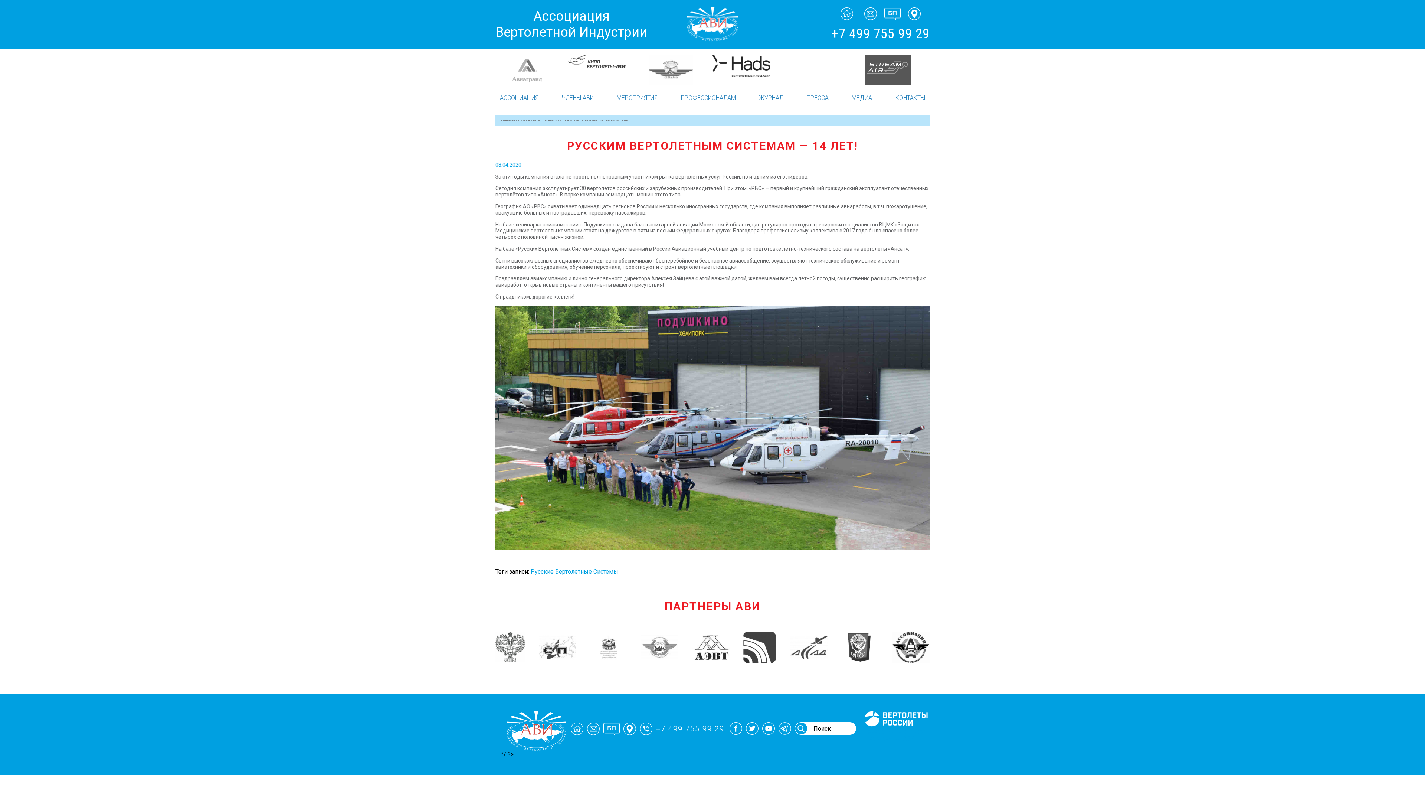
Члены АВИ (578, 97)
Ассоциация (519, 97)
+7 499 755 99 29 (880, 34)
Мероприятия (637, 97)
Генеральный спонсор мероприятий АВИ (895, 735)
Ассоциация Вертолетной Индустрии (571, 24)
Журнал (771, 97)
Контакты (910, 97)
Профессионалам (708, 97)
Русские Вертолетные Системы (574, 571)
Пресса (818, 97)
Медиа (862, 97)
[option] (531, 70)
